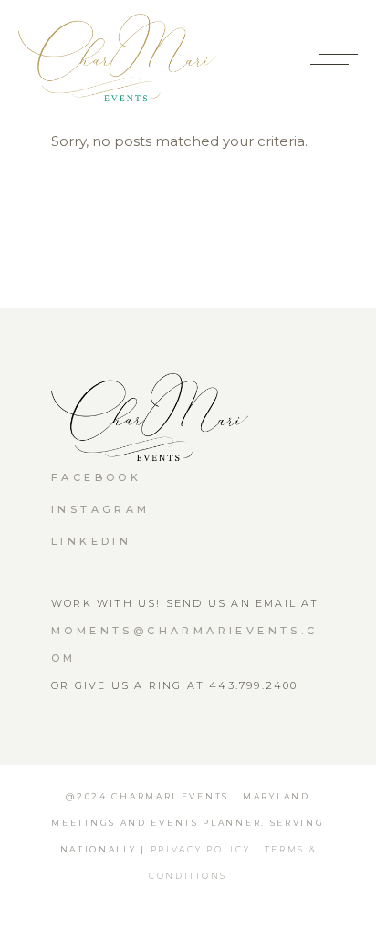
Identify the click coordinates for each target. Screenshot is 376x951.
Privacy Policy (201, 849)
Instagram (101, 509)
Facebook (96, 477)
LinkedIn (91, 541)
